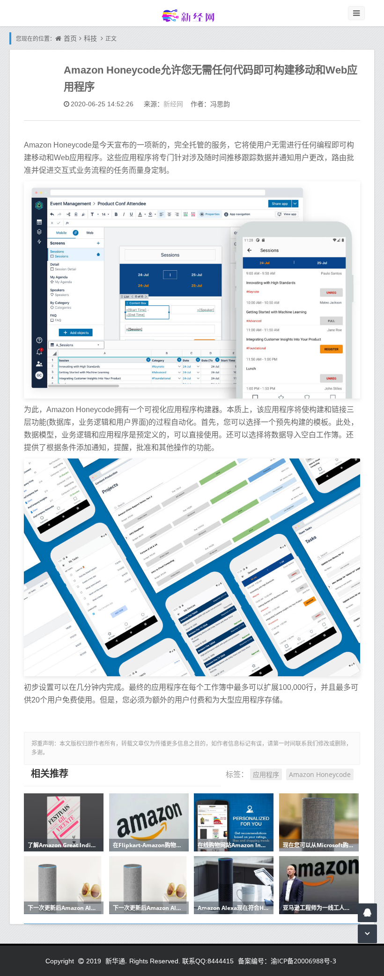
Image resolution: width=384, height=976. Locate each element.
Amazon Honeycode (320, 774)
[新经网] (192, 15)
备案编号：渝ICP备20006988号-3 (287, 960)
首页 (70, 38)
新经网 (173, 103)
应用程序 (266, 774)
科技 (90, 38)
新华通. (116, 960)
